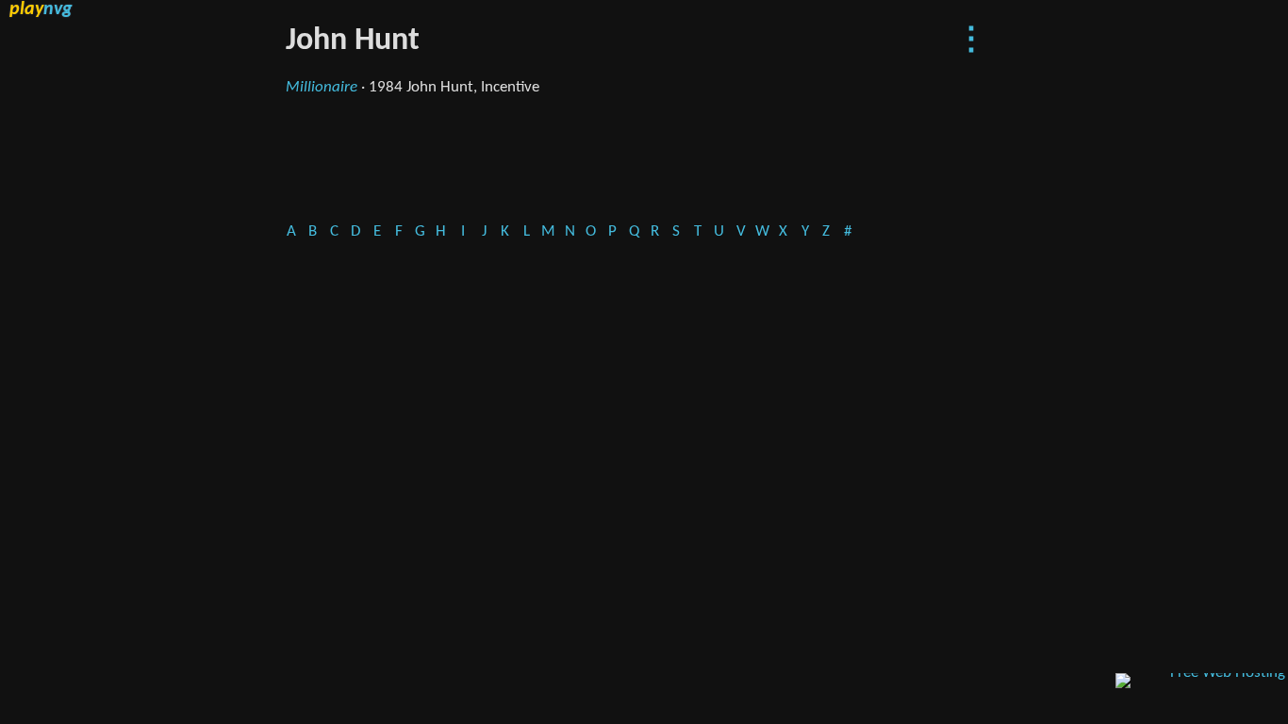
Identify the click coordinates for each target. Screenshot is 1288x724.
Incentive (510, 87)
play (41, 9)
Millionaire (321, 87)
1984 (386, 87)
